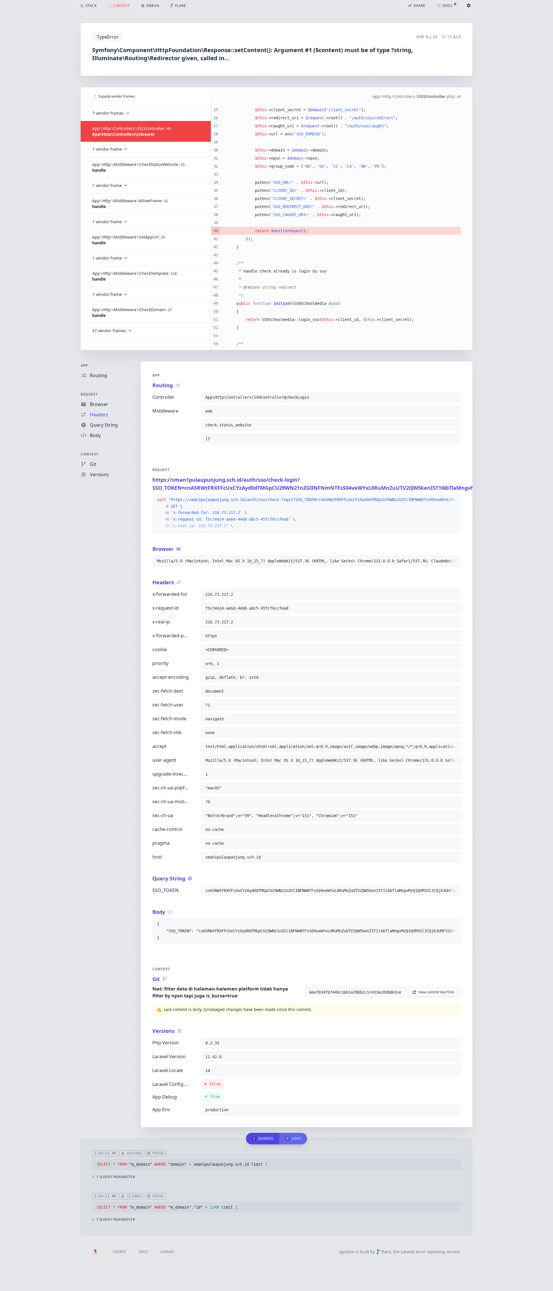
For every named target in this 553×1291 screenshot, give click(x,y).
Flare (386, 1251)
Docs (143, 1251)
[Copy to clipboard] (453, 397)
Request (89, 394)
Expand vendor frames (117, 96)
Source (119, 1251)
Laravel (167, 1251)
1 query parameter (115, 1177)
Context (89, 454)
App (84, 365)
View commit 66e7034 (436, 992)
